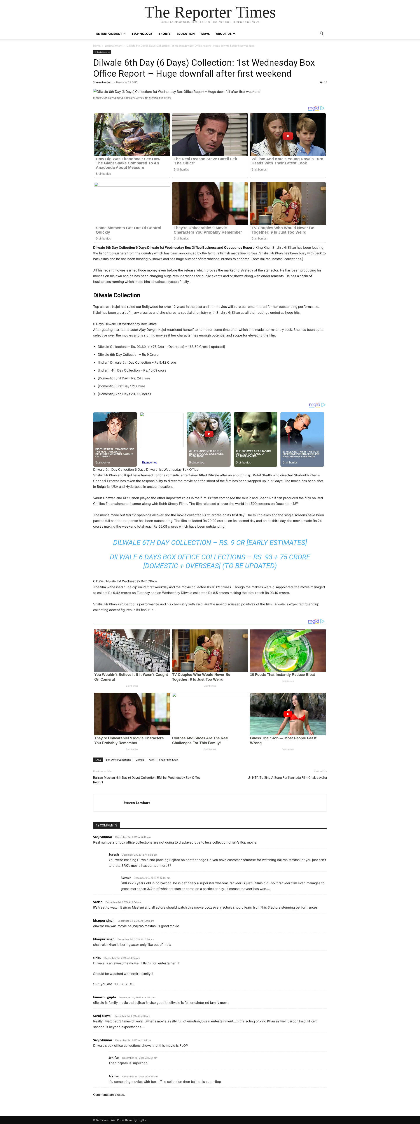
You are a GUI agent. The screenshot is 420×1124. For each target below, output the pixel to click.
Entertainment (109, 34)
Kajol (151, 759)
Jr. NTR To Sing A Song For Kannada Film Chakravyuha (287, 778)
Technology (142, 34)
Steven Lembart (103, 82)
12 (325, 82)
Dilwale (140, 759)
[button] (321, 34)
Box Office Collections (118, 759)
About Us (224, 34)
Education (186, 34)
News (205, 34)
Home (97, 46)
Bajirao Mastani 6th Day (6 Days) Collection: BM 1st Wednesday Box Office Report (147, 780)
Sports (164, 34)
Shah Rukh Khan (168, 759)
